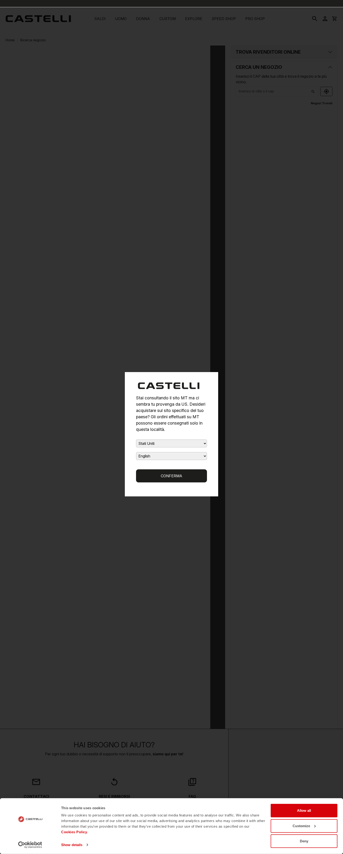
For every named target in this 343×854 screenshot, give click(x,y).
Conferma (171, 476)
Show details (71, 845)
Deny (304, 841)
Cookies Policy (74, 832)
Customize (301, 826)
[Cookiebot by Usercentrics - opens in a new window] (30, 844)
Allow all (304, 810)
